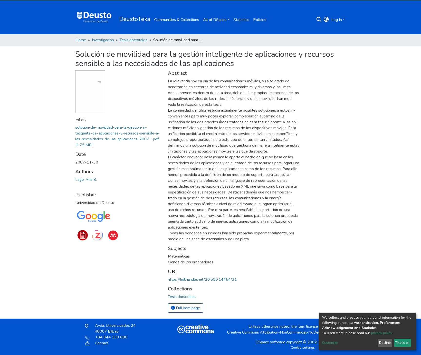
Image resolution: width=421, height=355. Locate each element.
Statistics (241, 19)
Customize (330, 342)
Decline (385, 342)
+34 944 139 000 (111, 337)
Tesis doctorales (133, 40)
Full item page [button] (187, 308)
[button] (326, 20)
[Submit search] (319, 20)
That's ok (402, 342)
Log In (336, 19)
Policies (259, 19)
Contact (101, 343)
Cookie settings (303, 347)
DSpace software (270, 342)
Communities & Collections (176, 19)
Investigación (103, 40)
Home (81, 40)
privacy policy (381, 333)
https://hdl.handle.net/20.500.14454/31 (202, 279)
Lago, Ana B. (86, 179)
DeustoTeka (134, 19)
